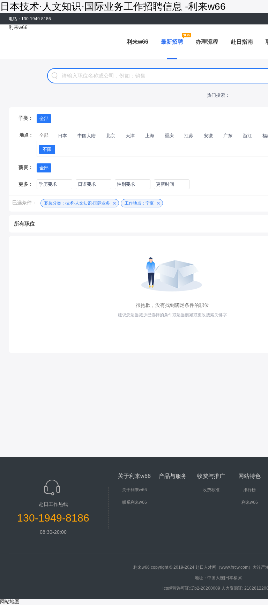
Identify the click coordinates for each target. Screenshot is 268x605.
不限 (47, 149)
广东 (227, 135)
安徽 (208, 135)
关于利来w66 (134, 489)
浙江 (247, 135)
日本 (62, 135)
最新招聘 (172, 42)
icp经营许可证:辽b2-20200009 (191, 588)
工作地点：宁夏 (139, 203)
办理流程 (207, 42)
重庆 (169, 135)
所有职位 (24, 224)
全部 (44, 118)
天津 (130, 135)
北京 (110, 135)
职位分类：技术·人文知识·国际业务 (77, 203)
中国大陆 (86, 135)
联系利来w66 (134, 502)
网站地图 (10, 601)
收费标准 (211, 489)
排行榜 (249, 489)
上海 (149, 135)
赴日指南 (242, 42)
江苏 (188, 135)
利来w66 (18, 27)
